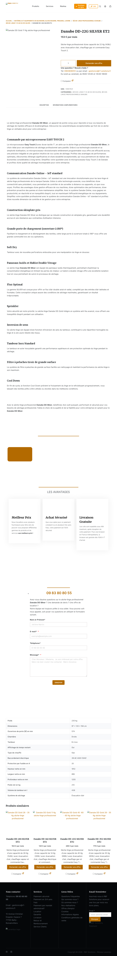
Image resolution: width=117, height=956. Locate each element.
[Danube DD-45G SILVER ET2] (72, 823)
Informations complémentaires (65, 105)
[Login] (105, 6)
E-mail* (33, 631)
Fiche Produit (19, 457)
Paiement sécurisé (41, 896)
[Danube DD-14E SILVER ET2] (45, 823)
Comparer (66, 81)
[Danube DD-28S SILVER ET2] (18, 823)
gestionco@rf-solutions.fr (100, 71)
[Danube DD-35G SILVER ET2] (99, 823)
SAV (94, 6)
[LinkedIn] (11, 952)
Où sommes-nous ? (69, 902)
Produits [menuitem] (35, 6)
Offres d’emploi (67, 908)
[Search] (100, 6)
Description (44, 105)
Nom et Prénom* (37, 620)
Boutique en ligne (81, 6)
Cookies (64, 911)
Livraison (37, 917)
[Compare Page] (72, 81)
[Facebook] (7, 952)
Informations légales (70, 914)
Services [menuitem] (49, 6)
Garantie (37, 914)
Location (37, 911)
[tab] (44, 105)
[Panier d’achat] (110, 6)
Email (92, 911)
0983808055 (70, 71)
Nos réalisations (68, 905)
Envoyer (94, 919)
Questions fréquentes (70, 896)
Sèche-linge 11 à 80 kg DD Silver (87, 92)
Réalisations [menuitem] (65, 6)
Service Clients (40, 926)
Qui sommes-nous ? (69, 899)
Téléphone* (35, 643)
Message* (35, 655)
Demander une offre (94, 63)
